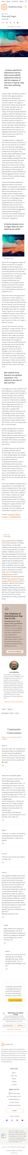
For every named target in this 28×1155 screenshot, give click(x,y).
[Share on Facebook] (7, 22)
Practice (14, 1081)
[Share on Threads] (10, 22)
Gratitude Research (14, 1099)
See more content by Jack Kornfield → (14, 701)
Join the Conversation (15, 1000)
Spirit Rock (15, 581)
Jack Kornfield (5, 19)
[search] (25, 1)
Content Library (14, 1102)
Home (3, 1)
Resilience (10, 709)
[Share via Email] (18, 22)
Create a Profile (13, 737)
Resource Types (8, 713)
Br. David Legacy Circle (14, 1096)
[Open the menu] (26, 7)
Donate (15, 1110)
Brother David (15, 1093)
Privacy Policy (14, 1153)
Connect (14, 1084)
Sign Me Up (20, 1025)
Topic (4, 709)
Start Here (14, 1076)
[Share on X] (14, 22)
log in (6, 737)
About (8, 1)
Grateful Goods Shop (14, 1105)
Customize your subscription (14, 1029)
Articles (5, 14)
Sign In (22, 1)
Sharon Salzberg (12, 579)
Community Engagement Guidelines (14, 1150)
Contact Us (15, 1)
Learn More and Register (15, 651)
